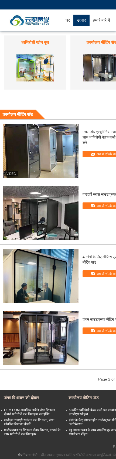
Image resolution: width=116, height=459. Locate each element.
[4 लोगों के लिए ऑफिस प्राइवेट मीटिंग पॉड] (41, 276)
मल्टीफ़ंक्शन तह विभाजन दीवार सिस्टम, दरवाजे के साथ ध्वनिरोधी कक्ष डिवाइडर (32, 432)
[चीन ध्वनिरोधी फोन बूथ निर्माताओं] (35, 67)
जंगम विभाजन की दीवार (21, 397)
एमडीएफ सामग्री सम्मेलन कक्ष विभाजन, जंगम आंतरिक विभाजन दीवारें (29, 422)
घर (68, 20)
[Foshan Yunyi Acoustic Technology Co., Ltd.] (31, 20)
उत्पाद (81, 20)
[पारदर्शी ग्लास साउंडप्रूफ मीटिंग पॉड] (41, 213)
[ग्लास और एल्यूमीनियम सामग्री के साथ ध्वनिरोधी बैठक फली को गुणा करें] (41, 151)
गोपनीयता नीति (27, 455)
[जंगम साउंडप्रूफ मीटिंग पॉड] (41, 338)
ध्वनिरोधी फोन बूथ (35, 42)
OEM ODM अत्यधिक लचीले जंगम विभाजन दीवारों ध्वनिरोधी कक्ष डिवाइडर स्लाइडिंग (29, 412)
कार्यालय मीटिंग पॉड (84, 397)
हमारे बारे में (101, 20)
